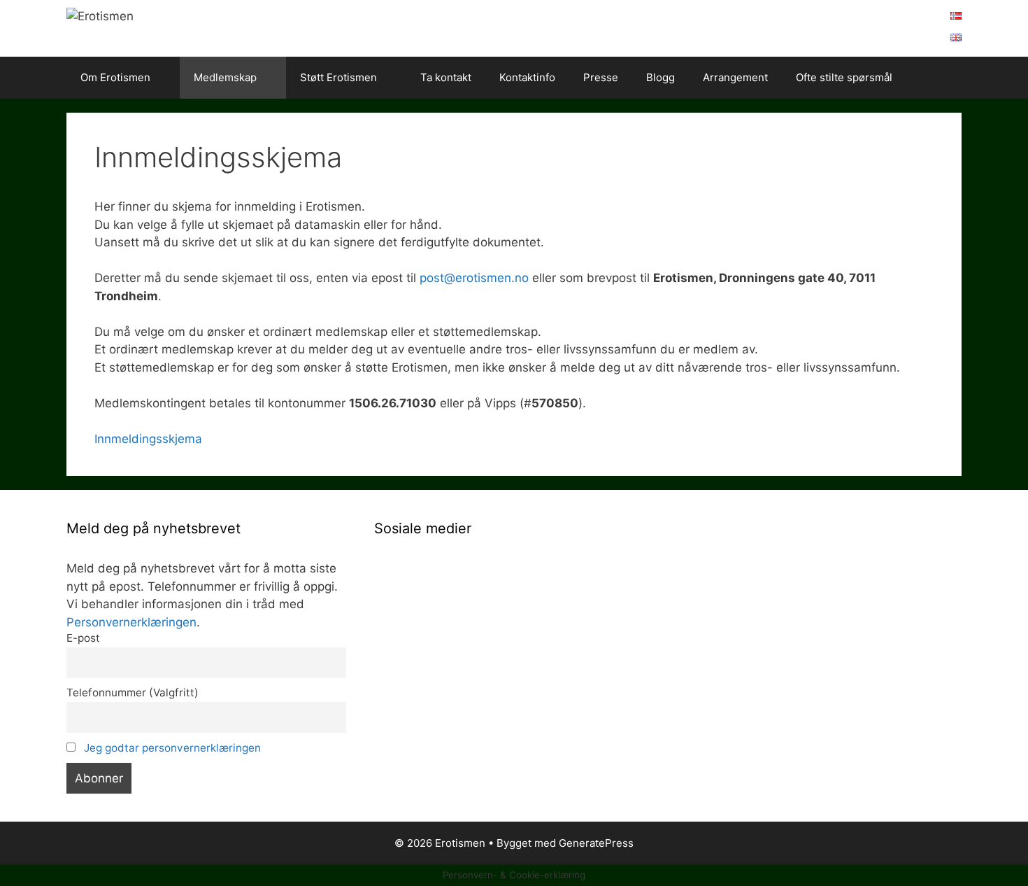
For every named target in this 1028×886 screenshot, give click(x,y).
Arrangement (735, 77)
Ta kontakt (445, 77)
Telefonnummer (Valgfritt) (132, 692)
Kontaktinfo (527, 77)
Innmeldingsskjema (148, 439)
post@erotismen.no (474, 278)
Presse (600, 77)
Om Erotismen (115, 77)
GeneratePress (596, 843)
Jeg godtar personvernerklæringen (172, 747)
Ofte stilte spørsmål (844, 77)
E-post (83, 638)
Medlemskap (225, 77)
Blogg (660, 77)
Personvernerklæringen (131, 622)
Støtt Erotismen (338, 77)
